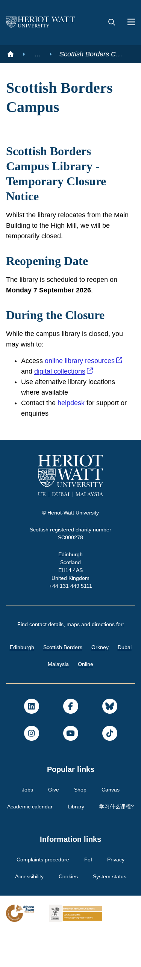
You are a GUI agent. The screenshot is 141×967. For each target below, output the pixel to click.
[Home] (10, 54)
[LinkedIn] (31, 725)
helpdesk (73, 422)
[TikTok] (109, 752)
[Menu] (128, 22)
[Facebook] (70, 725)
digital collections (63, 390)
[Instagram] (31, 752)
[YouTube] (70, 752)
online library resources (82, 379)
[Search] (111, 22)
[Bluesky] (109, 725)
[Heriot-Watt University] (40, 23)
